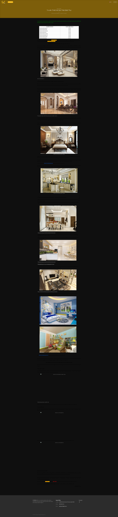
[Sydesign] (3, 2)
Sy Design (65, 13)
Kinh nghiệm (59, 8)
